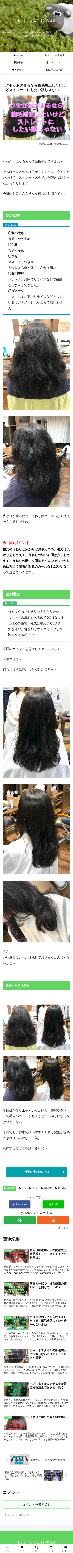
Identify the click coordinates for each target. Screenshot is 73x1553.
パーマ (35, 1188)
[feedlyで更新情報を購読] (20, 1220)
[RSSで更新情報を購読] (53, 1220)
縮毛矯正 (11, 1188)
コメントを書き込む (36, 1504)
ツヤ (24, 1188)
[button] (66, 893)
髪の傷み (62, 1188)
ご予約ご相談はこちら (36, 1171)
